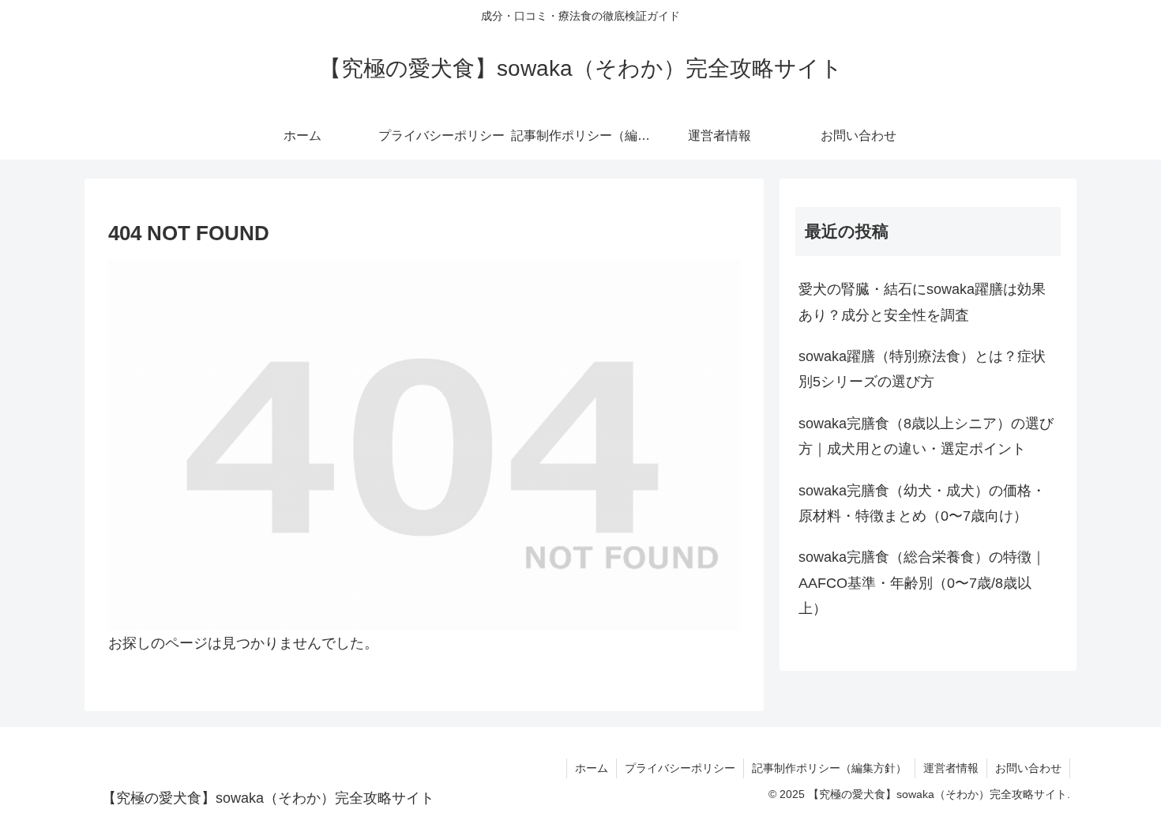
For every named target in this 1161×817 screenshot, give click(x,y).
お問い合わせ (1028, 768)
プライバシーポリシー (680, 768)
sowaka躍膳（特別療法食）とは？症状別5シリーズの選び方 (922, 369)
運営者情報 (951, 768)
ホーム (591, 768)
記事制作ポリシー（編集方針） (829, 768)
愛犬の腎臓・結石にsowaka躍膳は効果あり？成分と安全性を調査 (922, 301)
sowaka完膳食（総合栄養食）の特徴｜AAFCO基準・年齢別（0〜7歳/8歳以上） (922, 582)
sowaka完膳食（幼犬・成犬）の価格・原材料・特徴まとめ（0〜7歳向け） (922, 503)
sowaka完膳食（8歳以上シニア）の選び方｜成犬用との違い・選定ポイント (926, 436)
